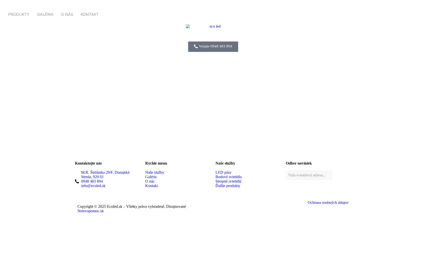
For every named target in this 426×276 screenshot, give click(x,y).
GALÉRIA (45, 14)
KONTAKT (90, 14)
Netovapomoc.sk (90, 211)
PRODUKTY (19, 14)
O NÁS (67, 14)
